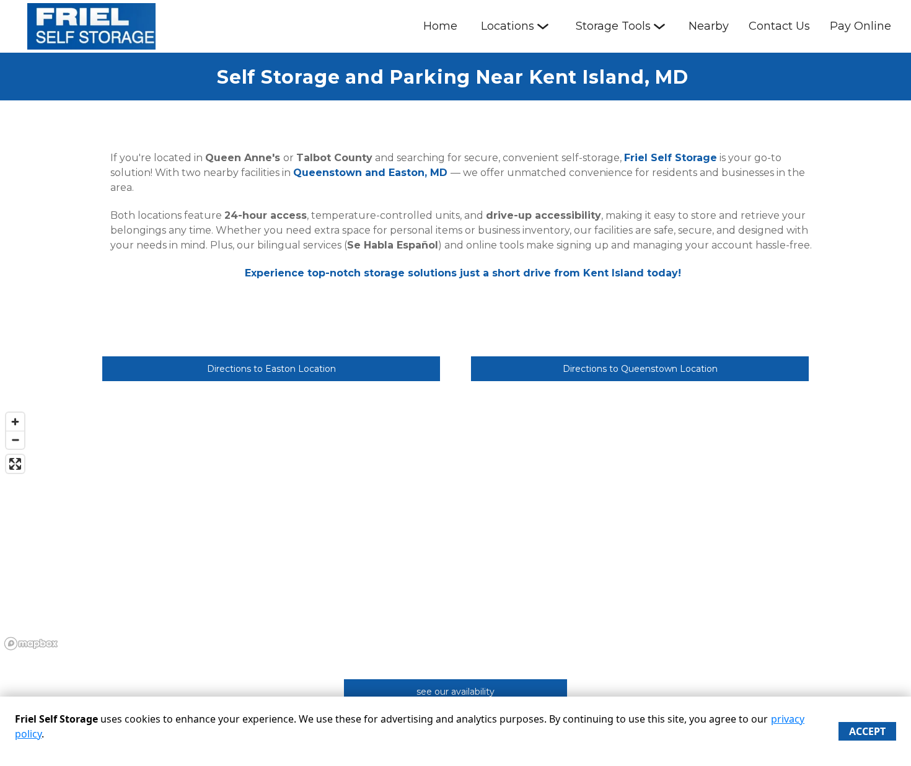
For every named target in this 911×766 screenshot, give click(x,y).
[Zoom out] (15, 440)
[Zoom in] (15, 422)
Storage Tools (613, 26)
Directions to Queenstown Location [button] (640, 368)
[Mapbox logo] (31, 643)
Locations (507, 26)
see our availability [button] (455, 691)
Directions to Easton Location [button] (271, 368)
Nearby (709, 26)
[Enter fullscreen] (15, 464)
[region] (455, 530)
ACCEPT (867, 731)
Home (440, 26)
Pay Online (860, 26)
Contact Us (779, 26)
